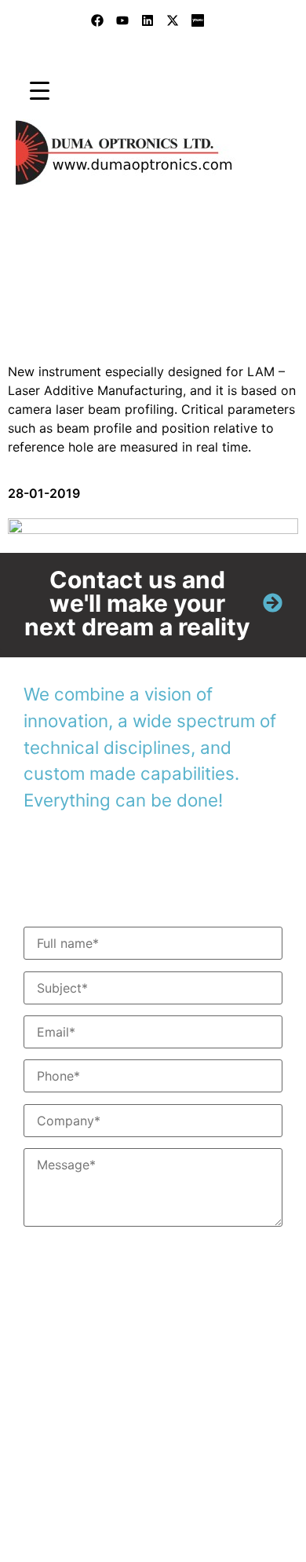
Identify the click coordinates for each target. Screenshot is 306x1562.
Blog (69, 296)
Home (24, 296)
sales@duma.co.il (113, 1435)
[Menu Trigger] (39, 90)
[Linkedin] (147, 20)
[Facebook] (97, 20)
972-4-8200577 (103, 1385)
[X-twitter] (172, 20)
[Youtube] (122, 20)
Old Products (137, 296)
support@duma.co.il (139, 1453)
